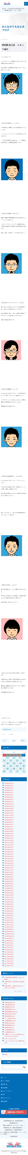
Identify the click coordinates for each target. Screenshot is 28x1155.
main (14, 741)
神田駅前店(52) (9, 1027)
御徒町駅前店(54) (9, 1016)
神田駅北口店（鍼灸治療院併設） (13, 1127)
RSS (5, 1054)
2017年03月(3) (9, 961)
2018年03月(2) (9, 943)
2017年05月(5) (9, 959)
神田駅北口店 (7, 729)
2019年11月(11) (9, 897)
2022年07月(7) (9, 824)
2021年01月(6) (9, 865)
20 (17, 766)
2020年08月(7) (9, 876)
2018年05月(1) (9, 938)
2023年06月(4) (9, 799)
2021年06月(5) (9, 854)
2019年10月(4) (9, 899)
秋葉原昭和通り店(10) (11, 1011)
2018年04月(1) (9, 940)
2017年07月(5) (9, 954)
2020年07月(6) (9, 879)
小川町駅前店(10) (9, 1030)
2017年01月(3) (9, 965)
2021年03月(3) (9, 861)
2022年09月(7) (9, 820)
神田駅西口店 (13, 1123)
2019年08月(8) (9, 904)
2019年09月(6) (9, 902)
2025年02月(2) (9, 797)
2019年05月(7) (9, 911)
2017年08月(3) (9, 952)
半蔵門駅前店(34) (9, 1004)
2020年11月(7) (9, 870)
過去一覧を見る (18, 991)
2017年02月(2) (9, 963)
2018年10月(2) (9, 927)
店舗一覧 (4, 1084)
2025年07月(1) (9, 790)
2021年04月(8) (9, 858)
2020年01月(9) (9, 892)
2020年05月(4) (9, 883)
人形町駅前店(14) (9, 1032)
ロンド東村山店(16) (10, 1018)
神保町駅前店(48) (9, 1002)
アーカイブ (6, 779)
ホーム (4, 8)
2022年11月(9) (9, 815)
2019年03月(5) (9, 915)
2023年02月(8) (9, 808)
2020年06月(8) (9, 881)
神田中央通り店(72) (10, 1014)
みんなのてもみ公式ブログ (16, 8)
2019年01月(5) (9, 920)
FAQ (3, 1094)
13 (17, 763)
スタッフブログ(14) (10, 1038)
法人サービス (6, 1098)
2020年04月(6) (9, 886)
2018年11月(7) (9, 924)
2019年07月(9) (9, 906)
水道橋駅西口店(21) (10, 1020)
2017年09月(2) (9, 949)
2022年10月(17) (9, 817)
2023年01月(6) (9, 810)
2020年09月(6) (9, 874)
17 (7, 766)
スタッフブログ (6, 1091)
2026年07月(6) (9, 785)
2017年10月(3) (9, 947)
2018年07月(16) (9, 933)
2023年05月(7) (9, 801)
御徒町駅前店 (9, 1130)
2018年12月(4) (9, 922)
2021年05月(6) (9, 856)
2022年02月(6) (9, 835)
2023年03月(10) (9, 806)
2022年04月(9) (9, 831)
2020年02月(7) (9, 890)
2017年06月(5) (9, 956)
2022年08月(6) (9, 822)
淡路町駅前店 (18, 1130)
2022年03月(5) (9, 833)
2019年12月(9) (9, 895)
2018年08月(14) (9, 931)
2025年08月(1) (9, 788)
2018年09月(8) (9, 929)
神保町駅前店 (19, 1121)
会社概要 (4, 1088)
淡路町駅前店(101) (10, 1009)
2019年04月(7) (9, 913)
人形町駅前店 (14, 1136)
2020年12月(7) (9, 867)
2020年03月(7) (9, 888)
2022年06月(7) (9, 826)
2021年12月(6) (9, 840)
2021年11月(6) (9, 842)
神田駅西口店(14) (9, 1007)
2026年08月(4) (9, 783)
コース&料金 (6, 1081)
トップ (4, 1077)
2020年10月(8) (9, 872)
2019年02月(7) (9, 918)
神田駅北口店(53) (9, 1023)
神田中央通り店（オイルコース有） (13, 1125)
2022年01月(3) (9, 838)
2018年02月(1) (9, 945)
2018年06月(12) (9, 936)
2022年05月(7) (9, 829)
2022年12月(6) (9, 813)
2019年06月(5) (9, 908)
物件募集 (4, 1101)
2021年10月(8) (9, 845)
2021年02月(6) (9, 863)
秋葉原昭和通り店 (9, 1121)
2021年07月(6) (9, 851)
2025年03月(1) (9, 794)
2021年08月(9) (9, 849)
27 (17, 768)
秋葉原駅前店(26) (9, 1025)
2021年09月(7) (9, 847)
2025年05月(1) (9, 792)
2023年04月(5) (9, 804)
